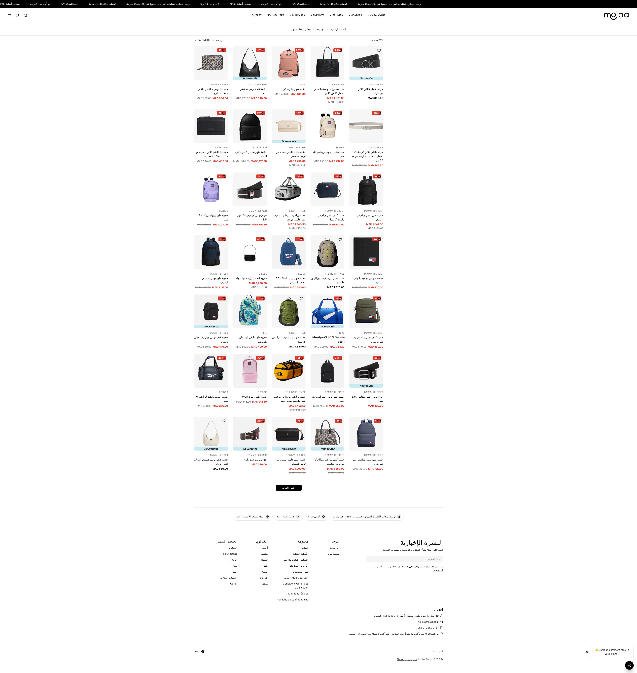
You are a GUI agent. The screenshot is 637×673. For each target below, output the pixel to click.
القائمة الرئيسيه (338, 29)
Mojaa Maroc (425, 659)
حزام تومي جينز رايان (255, 459)
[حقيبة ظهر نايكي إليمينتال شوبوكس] (250, 311)
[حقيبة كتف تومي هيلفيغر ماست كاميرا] (327, 189)
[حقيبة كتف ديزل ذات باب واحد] (250, 252)
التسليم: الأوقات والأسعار (295, 559)
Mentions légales (298, 593)
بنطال (265, 565)
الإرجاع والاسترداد (299, 565)
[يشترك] (368, 559)
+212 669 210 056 (428, 627)
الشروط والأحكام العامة (296, 577)
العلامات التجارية (228, 577)
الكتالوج (233, 547)
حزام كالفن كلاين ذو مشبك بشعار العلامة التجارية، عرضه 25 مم (367, 156)
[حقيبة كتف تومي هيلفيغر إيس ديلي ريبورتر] (366, 311)
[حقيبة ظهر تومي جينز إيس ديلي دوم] (327, 371)
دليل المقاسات (300, 571)
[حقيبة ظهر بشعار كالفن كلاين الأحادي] (250, 126)
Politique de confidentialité (292, 599)
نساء (235, 565)
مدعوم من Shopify (407, 659)
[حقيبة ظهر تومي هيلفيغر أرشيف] (366, 189)
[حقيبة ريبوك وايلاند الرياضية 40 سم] (211, 371)
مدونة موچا (333, 553)
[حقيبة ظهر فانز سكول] (289, 63)
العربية (439, 651)
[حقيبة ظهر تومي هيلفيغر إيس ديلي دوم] (366, 434)
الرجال (233, 559)
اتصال (305, 547)
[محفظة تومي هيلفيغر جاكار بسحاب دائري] (211, 63)
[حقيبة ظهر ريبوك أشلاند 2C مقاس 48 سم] (289, 252)
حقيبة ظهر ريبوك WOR (254, 396)
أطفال (234, 571)
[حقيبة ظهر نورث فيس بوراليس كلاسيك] (327, 252)
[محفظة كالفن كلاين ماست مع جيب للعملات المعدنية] (211, 126)
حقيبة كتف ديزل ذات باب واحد (250, 278)
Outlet (233, 583)
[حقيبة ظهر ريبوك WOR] (250, 371)
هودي (265, 583)
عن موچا (334, 547)
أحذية (265, 547)
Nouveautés (230, 553)
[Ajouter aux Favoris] (379, 50)
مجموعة (321, 29)
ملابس (264, 553)
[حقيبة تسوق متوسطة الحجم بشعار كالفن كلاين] (327, 63)
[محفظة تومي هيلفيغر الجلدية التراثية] (366, 252)
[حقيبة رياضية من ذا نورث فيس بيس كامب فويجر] (289, 189)
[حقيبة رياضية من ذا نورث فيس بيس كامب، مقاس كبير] (289, 371)
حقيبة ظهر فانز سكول (294, 89)
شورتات (263, 577)
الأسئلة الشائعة (300, 553)
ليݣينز (264, 559)
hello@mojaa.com (428, 621)
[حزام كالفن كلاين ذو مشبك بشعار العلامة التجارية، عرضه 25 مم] (366, 126)
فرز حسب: (217, 40)
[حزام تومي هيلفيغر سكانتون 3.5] (250, 189)
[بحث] (25, 15)
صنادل (264, 571)
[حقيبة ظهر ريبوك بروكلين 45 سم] (327, 126)
